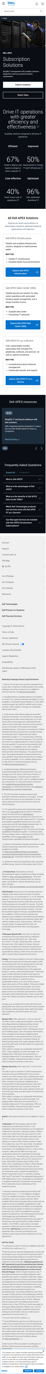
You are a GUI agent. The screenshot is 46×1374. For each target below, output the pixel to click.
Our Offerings (8, 576)
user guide (15, 812)
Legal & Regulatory (10, 656)
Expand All (10, 472)
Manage (4, 1371)
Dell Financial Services (12, 616)
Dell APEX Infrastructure (18, 238)
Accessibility (7, 662)
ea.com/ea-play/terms (34, 887)
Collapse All (24, 472)
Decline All (28, 1371)
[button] (37, 3)
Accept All (39, 1371)
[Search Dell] (41, 11)
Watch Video (23, 95)
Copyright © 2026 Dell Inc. (13, 626)
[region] (23, 500)
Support (5, 549)
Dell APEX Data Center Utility (21, 287)
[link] (38, 127)
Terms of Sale (8, 632)
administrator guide (12, 829)
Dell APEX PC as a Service (19, 340)
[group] (23, 426)
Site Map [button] (6, 560)
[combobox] (23, 11)
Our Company (8, 582)
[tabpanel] (23, 429)
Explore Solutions (23, 85)
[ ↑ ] (26, 764)
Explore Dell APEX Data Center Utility (20, 324)
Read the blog (11, 439)
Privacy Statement (10, 638)
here (8, 929)
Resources (6, 594)
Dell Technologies (10, 604)
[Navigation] (3, 3)
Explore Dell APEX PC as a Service (20, 380)
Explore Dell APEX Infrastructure (20, 272)
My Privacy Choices (10, 644)
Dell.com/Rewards (12, 1339)
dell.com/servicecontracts (15, 764)
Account (5, 543)
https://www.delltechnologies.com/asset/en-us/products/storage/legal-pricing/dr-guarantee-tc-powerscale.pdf (21, 854)
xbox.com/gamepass (17, 887)
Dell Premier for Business (13, 610)
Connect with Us (9, 554)
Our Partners (7, 588)
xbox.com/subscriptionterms (21, 877)
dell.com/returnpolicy (27, 692)
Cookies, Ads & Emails (11, 650)
